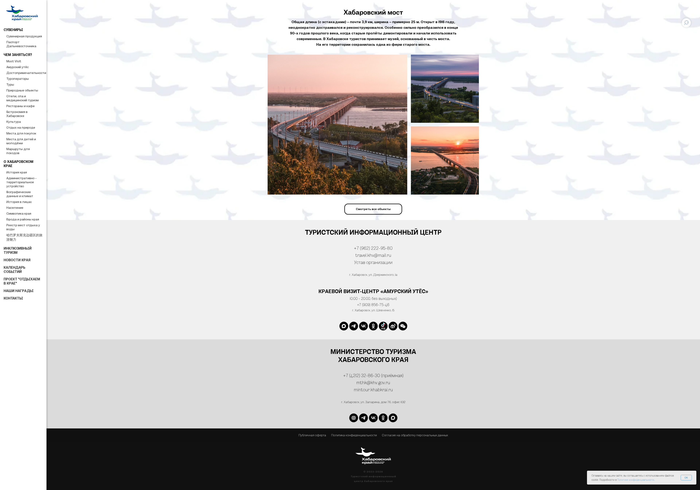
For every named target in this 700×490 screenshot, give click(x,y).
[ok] (373, 326)
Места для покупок (21, 133)
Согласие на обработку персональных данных (415, 435)
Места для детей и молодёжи (21, 141)
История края (16, 172)
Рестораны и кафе (20, 106)
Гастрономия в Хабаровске (17, 114)
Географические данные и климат (19, 194)
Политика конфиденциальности (354, 435)
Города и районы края (22, 219)
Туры (10, 84)
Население (14, 207)
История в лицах (19, 202)
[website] (383, 326)
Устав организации (373, 262)
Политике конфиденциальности (635, 479)
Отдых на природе (20, 127)
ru (390, 389)
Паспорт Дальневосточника (21, 44)
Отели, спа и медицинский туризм (22, 98)
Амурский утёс (17, 67)
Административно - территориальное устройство (21, 182)
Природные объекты (22, 90)
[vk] (363, 326)
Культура (13, 122)
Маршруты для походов (18, 151)
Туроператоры (17, 79)
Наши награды (19, 291)
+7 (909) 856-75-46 (373, 304)
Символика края (18, 213)
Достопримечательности (26, 73)
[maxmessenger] (343, 326)
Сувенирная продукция (24, 36)
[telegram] (353, 326)
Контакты (13, 298)
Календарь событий (14, 269)
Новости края (17, 260)
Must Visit (13, 61)
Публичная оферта (312, 435)
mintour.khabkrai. (371, 389)
